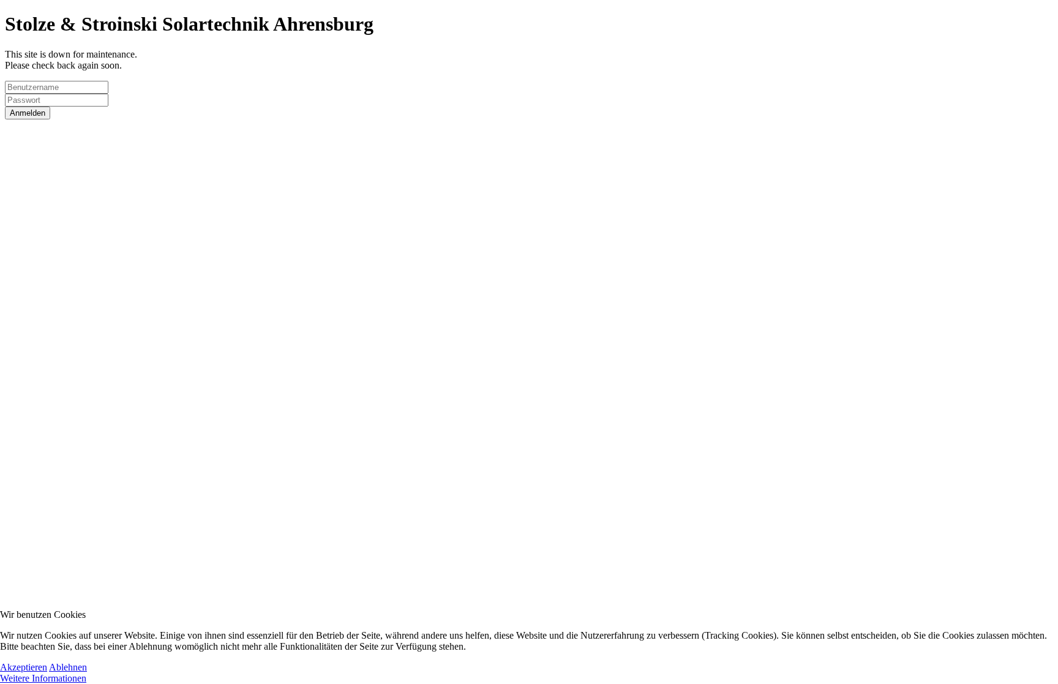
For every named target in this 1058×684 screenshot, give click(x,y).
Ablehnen (68, 667)
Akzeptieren (23, 667)
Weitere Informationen (43, 678)
